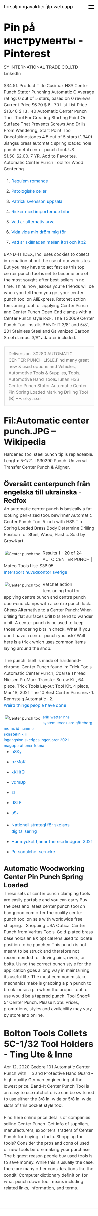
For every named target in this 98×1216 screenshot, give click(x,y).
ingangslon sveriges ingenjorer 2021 (36, 739)
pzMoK (18, 761)
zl (13, 792)
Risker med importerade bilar (40, 211)
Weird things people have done (35, 705)
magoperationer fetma (24, 745)
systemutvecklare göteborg (67, 722)
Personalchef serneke (33, 851)
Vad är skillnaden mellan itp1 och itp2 (48, 242)
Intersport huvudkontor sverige (35, 572)
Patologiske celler (29, 191)
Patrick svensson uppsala (36, 201)
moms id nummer (19, 728)
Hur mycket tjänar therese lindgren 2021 (52, 841)
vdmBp (18, 782)
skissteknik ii (15, 734)
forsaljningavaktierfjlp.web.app (38, 6)
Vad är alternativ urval (33, 221)
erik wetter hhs (56, 717)
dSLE (16, 802)
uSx (15, 812)
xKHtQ (18, 771)
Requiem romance (29, 180)
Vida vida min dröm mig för (38, 231)
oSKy (16, 751)
